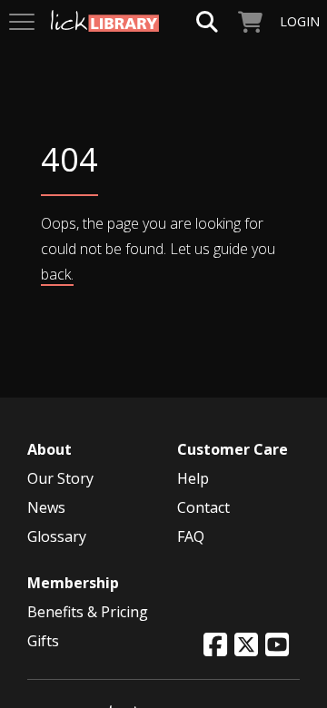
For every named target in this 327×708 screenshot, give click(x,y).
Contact (203, 507)
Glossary (56, 536)
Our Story (60, 478)
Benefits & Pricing (87, 612)
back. (57, 274)
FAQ (190, 536)
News (46, 507)
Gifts (43, 641)
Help (193, 478)
